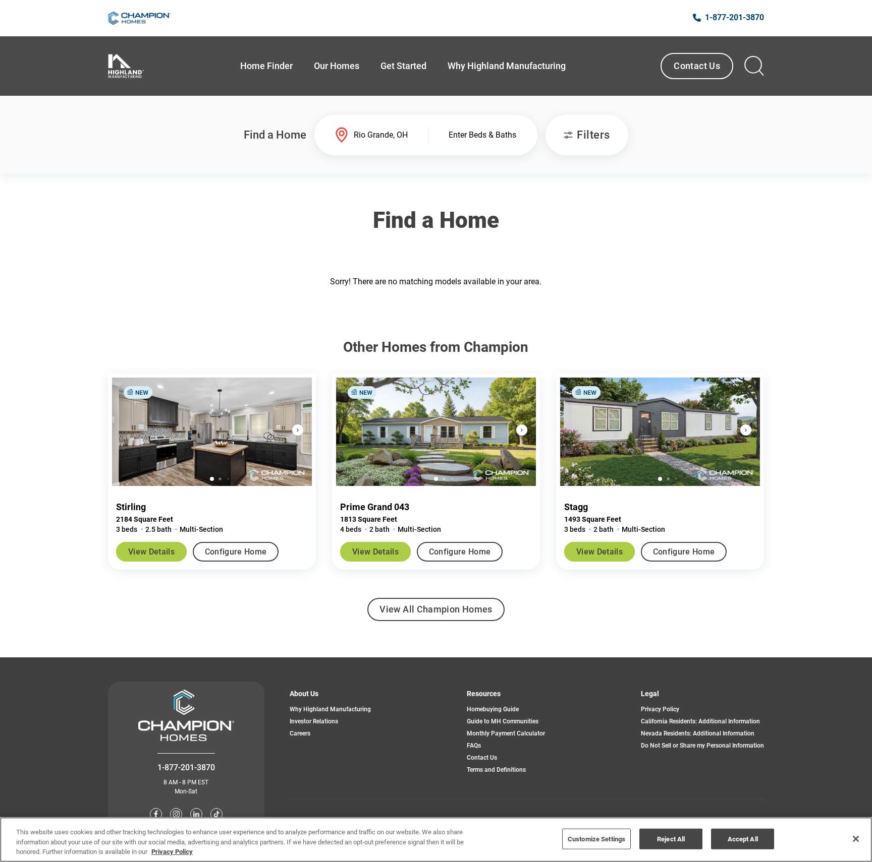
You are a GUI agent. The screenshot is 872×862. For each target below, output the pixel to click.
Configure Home (235, 552)
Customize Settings (596, 838)
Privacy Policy (660, 709)
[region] (436, 839)
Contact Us (697, 65)
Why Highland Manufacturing (330, 709)
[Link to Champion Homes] (139, 18)
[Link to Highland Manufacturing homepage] (126, 66)
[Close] (856, 839)
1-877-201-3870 (186, 767)
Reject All (671, 838)
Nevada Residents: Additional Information (697, 733)
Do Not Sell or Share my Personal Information (702, 745)
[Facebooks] (156, 814)
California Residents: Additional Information (700, 721)
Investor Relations (314, 721)
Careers (300, 733)
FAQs (474, 745)
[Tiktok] (216, 814)
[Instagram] (176, 814)
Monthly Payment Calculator (506, 733)
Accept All (743, 838)
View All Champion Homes (435, 612)
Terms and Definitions (496, 769)
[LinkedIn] (196, 814)
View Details (151, 552)
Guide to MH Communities (502, 721)
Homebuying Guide (493, 709)
